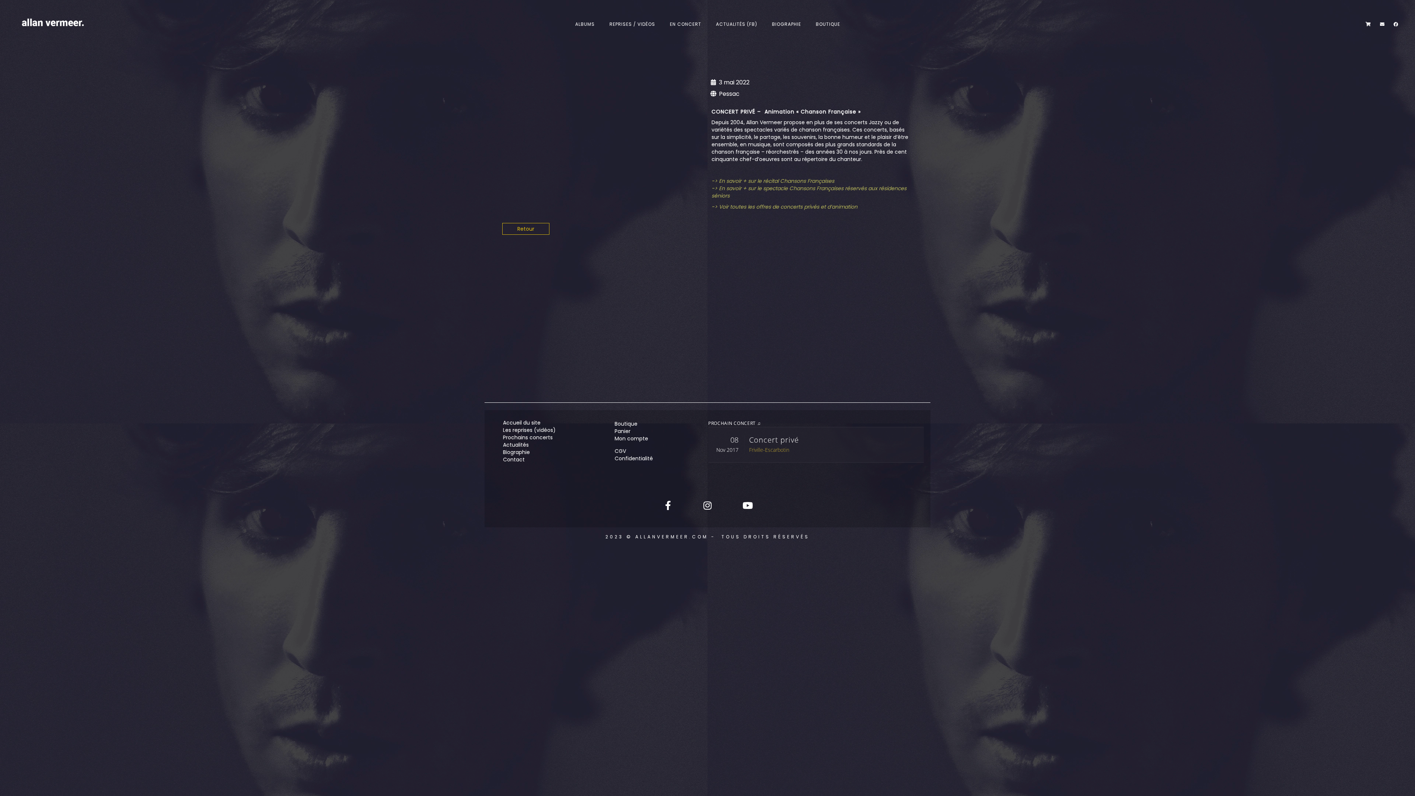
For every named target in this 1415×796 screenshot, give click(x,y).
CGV (620, 451)
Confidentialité (634, 458)
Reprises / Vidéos (632, 24)
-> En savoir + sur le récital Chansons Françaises (773, 181)
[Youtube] (747, 505)
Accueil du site (522, 422)
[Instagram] (707, 505)
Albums (585, 24)
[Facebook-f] (668, 505)
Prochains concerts (528, 437)
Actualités (516, 444)
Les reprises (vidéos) (529, 430)
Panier (622, 431)
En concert (685, 24)
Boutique (828, 24)
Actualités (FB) (736, 24)
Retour (525, 229)
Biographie (786, 24)
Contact (514, 459)
